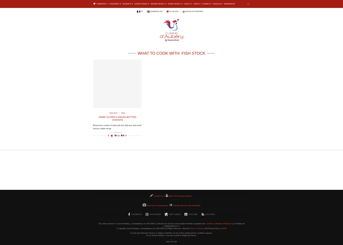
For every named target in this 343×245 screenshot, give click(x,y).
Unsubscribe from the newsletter (187, 205)
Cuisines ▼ (207, 4)
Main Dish (113, 113)
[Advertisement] (171, 171)
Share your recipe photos (157, 205)
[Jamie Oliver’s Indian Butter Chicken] (117, 84)
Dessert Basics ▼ (159, 4)
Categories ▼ (115, 4)
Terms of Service (196, 228)
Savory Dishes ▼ (141, 4)
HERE (224, 228)
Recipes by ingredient (194, 11)
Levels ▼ (188, 4)
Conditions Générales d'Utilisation (219, 224)
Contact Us (158, 196)
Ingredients (229, 4)
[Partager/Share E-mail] (112, 136)
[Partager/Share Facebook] (108, 136)
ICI (179, 226)
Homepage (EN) (157, 11)
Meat (123, 113)
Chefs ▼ (197, 4)
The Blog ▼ (218, 4)
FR (142, 11)
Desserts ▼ (127, 4)
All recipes (174, 11)
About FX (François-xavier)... (181, 196)
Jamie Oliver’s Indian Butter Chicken (117, 118)
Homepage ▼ (102, 4)
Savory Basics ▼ (175, 4)
